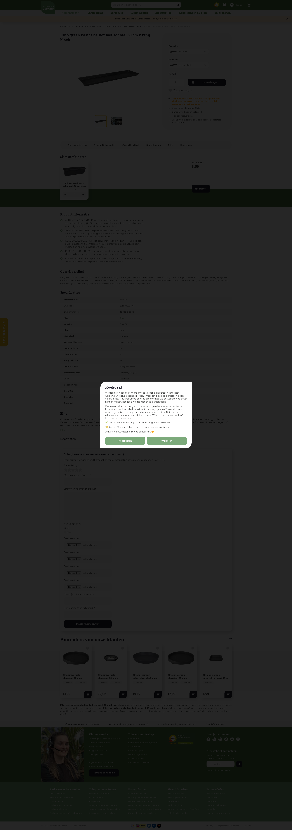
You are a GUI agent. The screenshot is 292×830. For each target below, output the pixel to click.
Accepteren (125, 440)
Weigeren (166, 440)
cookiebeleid (126, 418)
